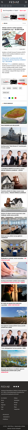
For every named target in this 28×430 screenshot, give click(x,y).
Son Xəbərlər (4, 398)
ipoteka (9, 88)
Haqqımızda (16, 409)
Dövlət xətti (6, 92)
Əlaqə (15, 407)
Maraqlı (15, 402)
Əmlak (15, 404)
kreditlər (15, 88)
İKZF (20, 88)
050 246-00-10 (6, 417)
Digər (2, 407)
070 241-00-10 (6, 414)
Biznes (2, 400)
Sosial (2, 402)
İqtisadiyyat (16, 400)
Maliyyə (15, 398)
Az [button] (25, 6)
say (4, 88)
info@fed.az (5, 419)
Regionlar (3, 404)
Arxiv (2, 409)
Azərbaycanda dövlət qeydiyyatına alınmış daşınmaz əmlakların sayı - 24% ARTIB (14, 59)
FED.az (10, 64)
